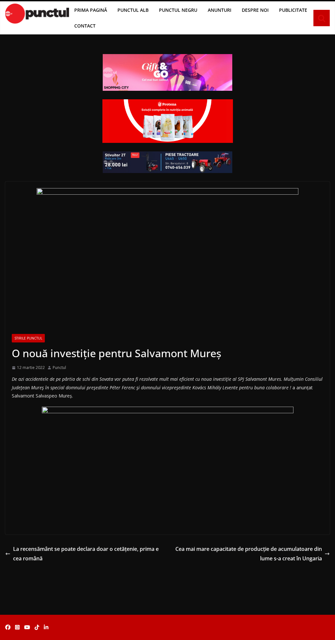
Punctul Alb (133, 10)
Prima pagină (90, 10)
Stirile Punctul (28, 338)
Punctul (59, 367)
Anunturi (219, 10)
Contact (85, 26)
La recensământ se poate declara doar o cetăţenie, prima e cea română (86, 553)
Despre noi (255, 10)
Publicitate (293, 10)
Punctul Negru (178, 10)
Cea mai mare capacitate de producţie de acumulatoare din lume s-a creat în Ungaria (248, 553)
